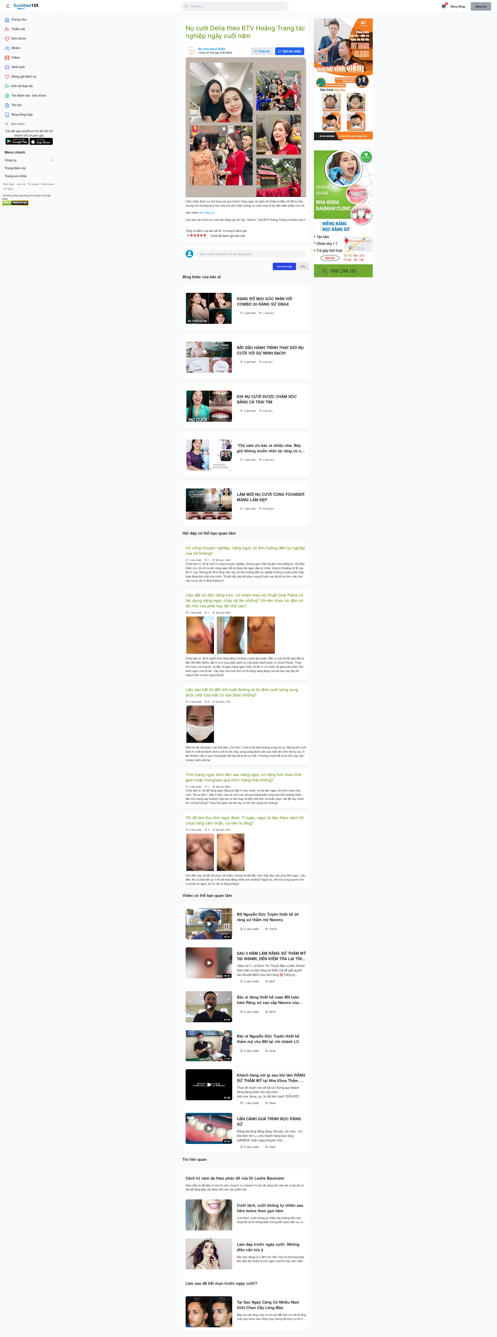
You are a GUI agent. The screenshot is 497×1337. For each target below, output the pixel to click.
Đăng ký (481, 6)
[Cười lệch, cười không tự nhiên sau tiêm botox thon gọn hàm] (209, 1214)
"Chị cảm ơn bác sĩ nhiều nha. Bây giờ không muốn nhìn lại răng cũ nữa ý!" (271, 448)
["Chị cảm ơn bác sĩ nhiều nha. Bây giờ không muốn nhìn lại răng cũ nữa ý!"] (209, 455)
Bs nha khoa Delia (211, 49)
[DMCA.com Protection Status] (15, 202)
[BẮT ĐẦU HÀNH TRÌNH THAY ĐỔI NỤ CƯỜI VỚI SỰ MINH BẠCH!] (209, 357)
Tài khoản (33, 184)
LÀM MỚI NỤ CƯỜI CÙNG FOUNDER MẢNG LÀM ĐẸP (270, 497)
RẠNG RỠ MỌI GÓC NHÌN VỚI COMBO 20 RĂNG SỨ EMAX (264, 301)
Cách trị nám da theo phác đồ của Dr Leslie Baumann (235, 1178)
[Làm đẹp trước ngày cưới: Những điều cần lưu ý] (209, 1253)
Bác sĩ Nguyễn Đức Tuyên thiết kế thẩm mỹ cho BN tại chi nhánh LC (268, 1038)
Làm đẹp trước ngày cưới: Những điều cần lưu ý (268, 1247)
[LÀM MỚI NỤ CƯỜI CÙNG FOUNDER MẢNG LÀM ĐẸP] (209, 503)
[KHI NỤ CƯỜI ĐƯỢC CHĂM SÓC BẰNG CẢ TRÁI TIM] (209, 406)
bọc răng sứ (207, 212)
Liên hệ (21, 184)
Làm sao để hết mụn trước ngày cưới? (221, 1283)
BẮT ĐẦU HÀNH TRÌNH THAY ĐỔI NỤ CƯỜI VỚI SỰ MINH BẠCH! (270, 350)
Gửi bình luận (284, 266)
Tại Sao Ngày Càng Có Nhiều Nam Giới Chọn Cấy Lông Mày (268, 1304)
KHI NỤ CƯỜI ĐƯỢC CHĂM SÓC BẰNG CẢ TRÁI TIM (267, 399)
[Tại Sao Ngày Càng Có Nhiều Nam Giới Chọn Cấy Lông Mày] (209, 1311)
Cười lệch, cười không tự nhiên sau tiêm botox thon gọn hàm (270, 1208)
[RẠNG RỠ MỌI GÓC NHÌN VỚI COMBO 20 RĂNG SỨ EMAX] (209, 308)
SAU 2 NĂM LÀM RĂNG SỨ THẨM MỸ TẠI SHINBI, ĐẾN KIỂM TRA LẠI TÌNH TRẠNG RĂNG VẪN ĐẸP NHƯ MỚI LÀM (271, 955)
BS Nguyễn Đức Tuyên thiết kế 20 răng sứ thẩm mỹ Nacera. (268, 916)
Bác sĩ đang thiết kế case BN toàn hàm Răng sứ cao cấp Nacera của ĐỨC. (268, 999)
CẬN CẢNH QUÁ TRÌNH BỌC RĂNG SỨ (269, 1121)
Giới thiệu (8, 184)
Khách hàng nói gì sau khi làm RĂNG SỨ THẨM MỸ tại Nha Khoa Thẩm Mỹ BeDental (271, 1077)
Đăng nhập (458, 6)
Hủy (303, 266)
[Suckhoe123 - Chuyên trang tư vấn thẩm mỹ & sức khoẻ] (26, 6)
